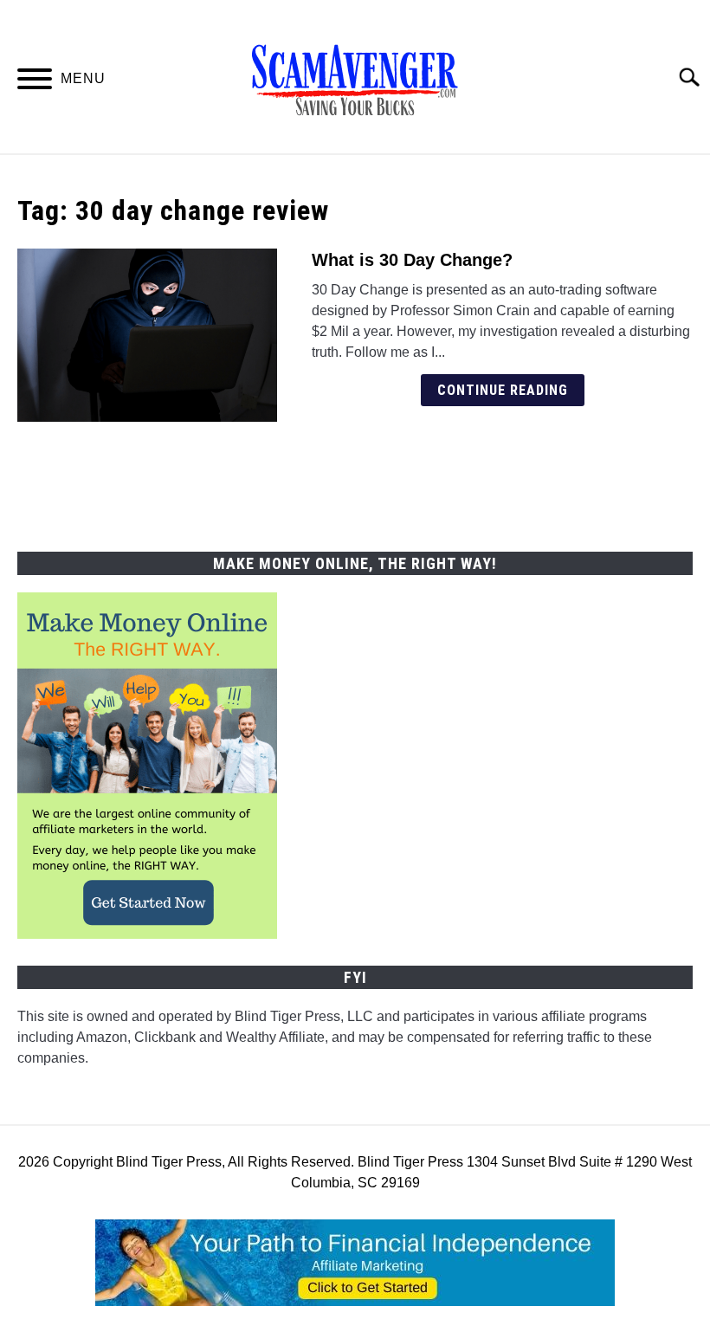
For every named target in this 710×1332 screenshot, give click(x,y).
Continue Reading (502, 390)
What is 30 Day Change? (412, 259)
